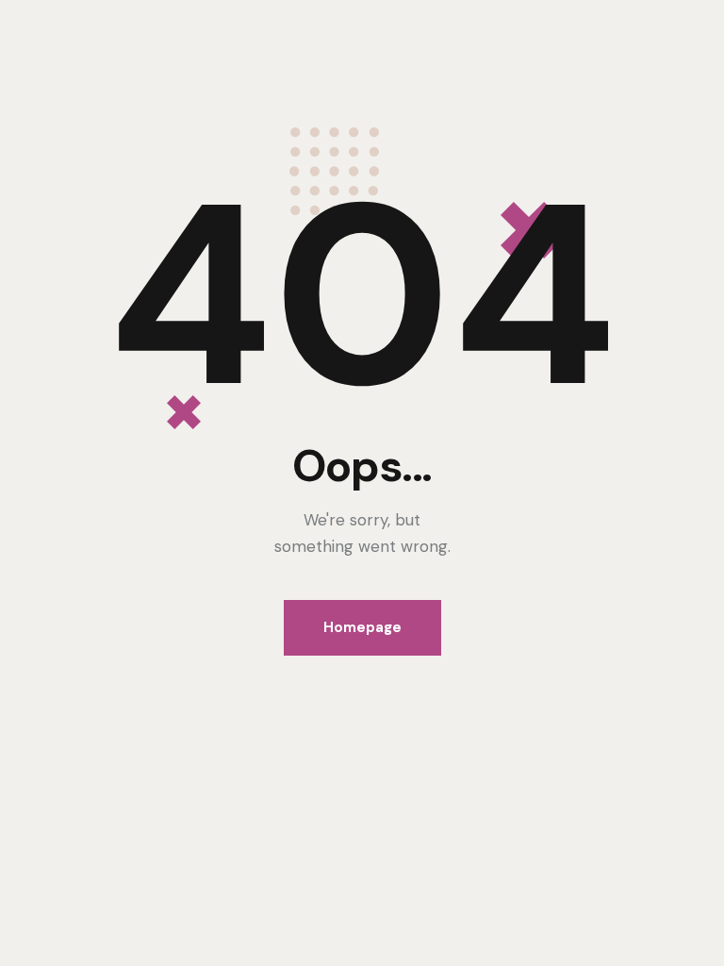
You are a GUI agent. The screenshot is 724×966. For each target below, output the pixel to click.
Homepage (362, 627)
